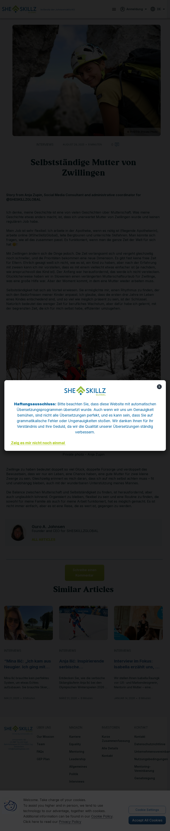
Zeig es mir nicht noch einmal (38, 443)
